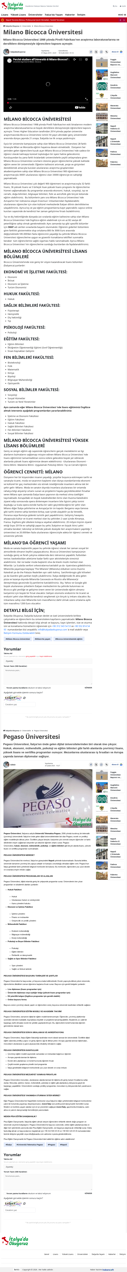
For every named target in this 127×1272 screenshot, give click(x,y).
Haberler (70, 15)
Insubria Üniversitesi (115, 86)
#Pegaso (51, 1144)
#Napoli (63, 1144)
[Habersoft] (108, 1269)
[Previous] (120, 20)
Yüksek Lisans (18, 15)
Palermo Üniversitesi (115, 163)
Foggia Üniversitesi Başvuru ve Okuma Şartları (115, 62)
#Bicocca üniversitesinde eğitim (68, 639)
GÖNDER (88, 687)
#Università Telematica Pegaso (30, 1144)
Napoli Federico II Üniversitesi (115, 128)
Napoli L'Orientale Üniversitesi (115, 141)
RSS (17, 1269)
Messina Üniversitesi (115, 117)
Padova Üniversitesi (115, 152)
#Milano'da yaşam (42, 639)
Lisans (4, 15)
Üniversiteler (35, 15)
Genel (46, 1254)
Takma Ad (8, 653)
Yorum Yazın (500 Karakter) (15, 666)
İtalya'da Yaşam (54, 15)
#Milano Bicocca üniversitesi (18, 639)
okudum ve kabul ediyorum (28, 688)
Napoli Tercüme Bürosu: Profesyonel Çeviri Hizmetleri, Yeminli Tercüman (34, 20)
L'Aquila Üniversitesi (115, 96)
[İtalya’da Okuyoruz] (15, 1241)
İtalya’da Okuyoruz (12, 26)
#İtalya (9, 1144)
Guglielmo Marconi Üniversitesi (115, 75)
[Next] (124, 20)
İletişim (81, 15)
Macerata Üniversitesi (115, 106)
